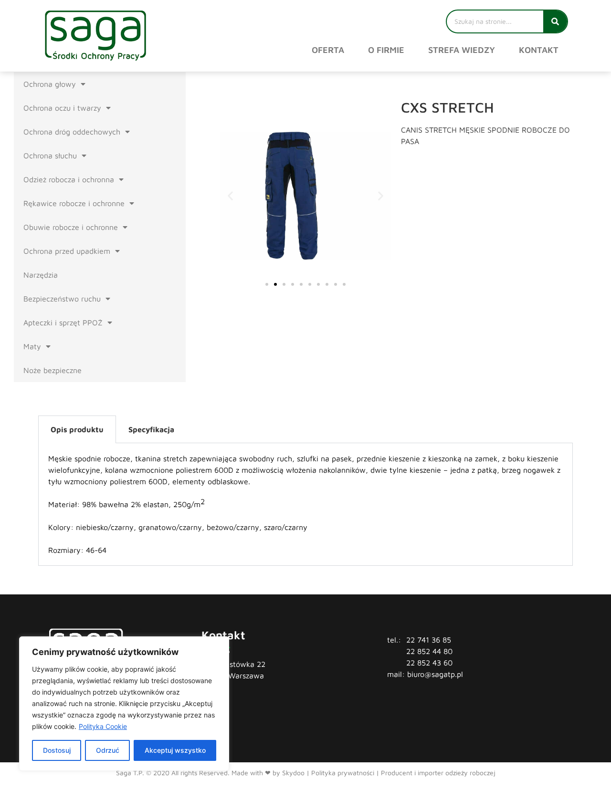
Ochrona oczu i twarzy (62, 108)
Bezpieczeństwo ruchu (62, 298)
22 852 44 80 (429, 651)
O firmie (386, 50)
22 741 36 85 (428, 639)
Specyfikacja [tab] (151, 429)
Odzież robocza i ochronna (68, 179)
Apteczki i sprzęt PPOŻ (63, 322)
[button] (230, 196)
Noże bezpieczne (52, 370)
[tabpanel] (305, 504)
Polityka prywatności (342, 773)
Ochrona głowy (49, 84)
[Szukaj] (555, 21)
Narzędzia (40, 274)
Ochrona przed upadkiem (66, 251)
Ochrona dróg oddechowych (71, 131)
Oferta (328, 50)
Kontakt (538, 50)
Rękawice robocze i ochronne (74, 203)
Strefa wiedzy (461, 50)
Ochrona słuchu (50, 155)
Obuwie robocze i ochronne (70, 227)
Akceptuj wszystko (175, 750)
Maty (32, 346)
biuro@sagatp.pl (435, 674)
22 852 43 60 (429, 662)
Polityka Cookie (103, 726)
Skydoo (293, 773)
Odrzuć (107, 750)
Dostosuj (57, 750)
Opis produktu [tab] (77, 429)
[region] (124, 703)
